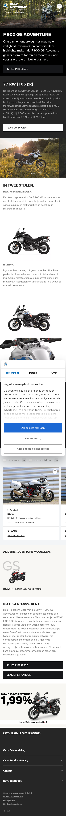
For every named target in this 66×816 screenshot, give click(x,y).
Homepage (9, 9)
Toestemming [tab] (11, 372)
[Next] (39, 501)
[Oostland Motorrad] (53, 6)
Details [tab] (33, 372)
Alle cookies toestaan (33, 427)
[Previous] (23, 501)
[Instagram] (9, 811)
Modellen (23, 9)
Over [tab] (54, 372)
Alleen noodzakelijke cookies (33, 448)
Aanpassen (31, 438)
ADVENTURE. (39, 9)
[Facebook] (4, 811)
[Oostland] (15, 5)
